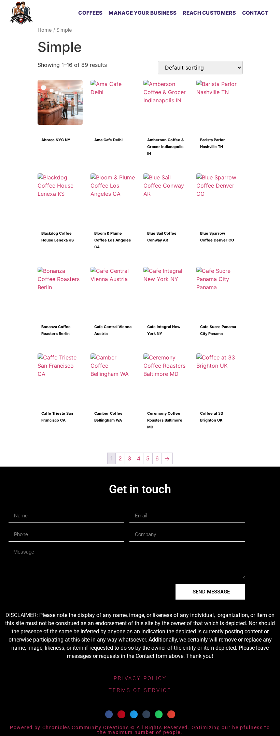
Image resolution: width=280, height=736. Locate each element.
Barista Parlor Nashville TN (212, 140)
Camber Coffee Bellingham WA (108, 413)
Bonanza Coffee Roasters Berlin (56, 326)
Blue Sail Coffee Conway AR (162, 233)
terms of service (140, 690)
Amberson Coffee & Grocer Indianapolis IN (165, 140)
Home (45, 30)
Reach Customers (209, 13)
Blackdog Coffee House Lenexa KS (57, 233)
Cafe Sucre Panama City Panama (218, 326)
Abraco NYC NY (55, 139)
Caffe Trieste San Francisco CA (57, 413)
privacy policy (140, 678)
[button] (109, 714)
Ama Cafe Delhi (108, 139)
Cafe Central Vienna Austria (112, 326)
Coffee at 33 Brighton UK (211, 413)
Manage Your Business (143, 13)
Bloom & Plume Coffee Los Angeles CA (112, 233)
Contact (255, 13)
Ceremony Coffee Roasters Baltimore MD (164, 413)
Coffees (90, 13)
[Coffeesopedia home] (21, 13)
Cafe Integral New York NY (163, 326)
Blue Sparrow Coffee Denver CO (217, 233)
